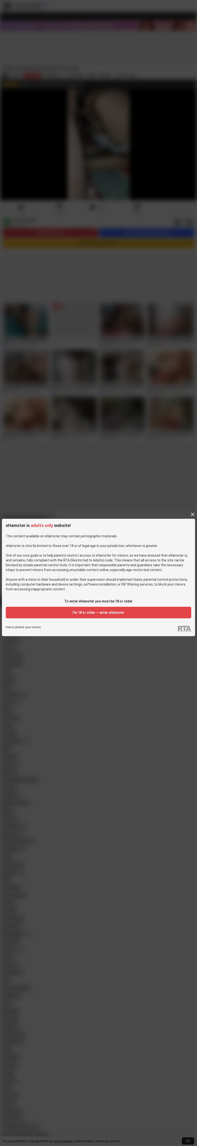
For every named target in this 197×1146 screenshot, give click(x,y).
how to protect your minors (23, 627)
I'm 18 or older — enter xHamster (98, 612)
